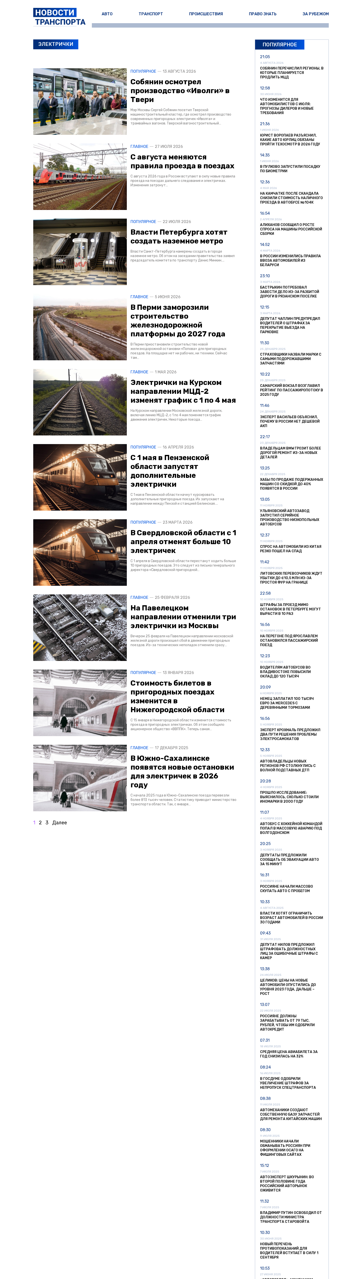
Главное (139, 147)
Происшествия (206, 14)
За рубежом (316, 14)
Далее (59, 823)
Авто (107, 14)
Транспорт (151, 14)
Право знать (263, 14)
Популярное (143, 71)
